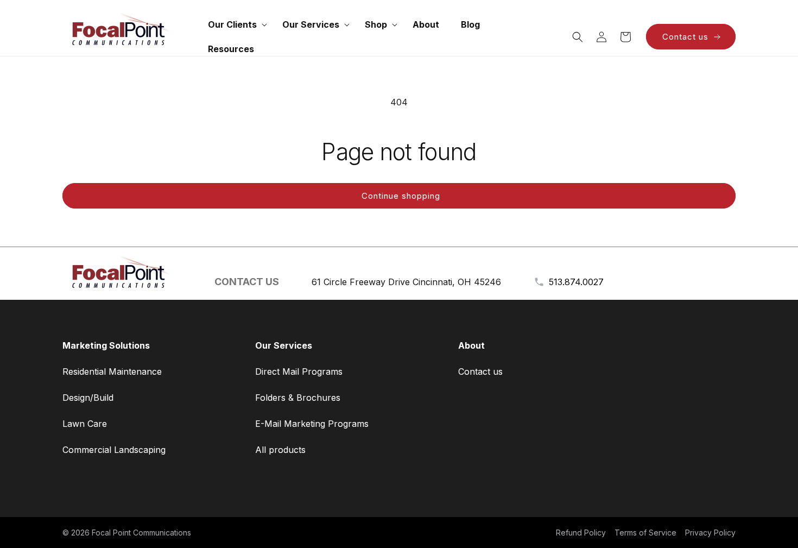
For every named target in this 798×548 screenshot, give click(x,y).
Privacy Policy (710, 532)
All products (280, 449)
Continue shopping (401, 196)
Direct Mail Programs (299, 371)
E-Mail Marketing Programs (312, 423)
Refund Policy (581, 532)
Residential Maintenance (112, 371)
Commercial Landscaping (114, 449)
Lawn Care (84, 423)
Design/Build (87, 397)
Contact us (685, 37)
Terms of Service (645, 532)
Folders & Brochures (297, 397)
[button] (234, 24)
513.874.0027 (576, 281)
